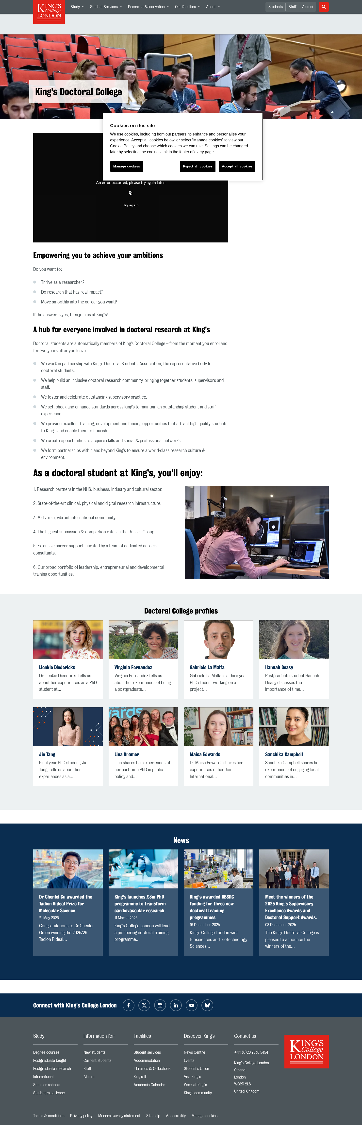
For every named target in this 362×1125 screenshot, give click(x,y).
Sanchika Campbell (284, 754)
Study (79, 8)
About (214, 8)
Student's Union (206, 1070)
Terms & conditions (48, 1116)
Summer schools (55, 1086)
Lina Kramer (127, 754)
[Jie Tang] (68, 726)
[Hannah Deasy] (294, 639)
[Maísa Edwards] (218, 726)
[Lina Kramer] (143, 726)
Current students (105, 1062)
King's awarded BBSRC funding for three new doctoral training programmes (212, 907)
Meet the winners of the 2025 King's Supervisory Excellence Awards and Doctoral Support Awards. (291, 907)
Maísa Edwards (205, 754)
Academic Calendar (156, 1086)
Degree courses (55, 1053)
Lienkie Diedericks (57, 667)
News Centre (206, 1053)
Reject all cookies (198, 166)
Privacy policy (81, 1116)
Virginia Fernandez (133, 667)
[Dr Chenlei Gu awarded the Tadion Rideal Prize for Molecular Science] (68, 868)
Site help (153, 1116)
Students (275, 7)
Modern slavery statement (119, 1116)
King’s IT (156, 1078)
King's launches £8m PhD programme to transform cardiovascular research (140, 903)
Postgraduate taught (55, 1062)
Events (206, 1062)
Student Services (107, 8)
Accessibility (176, 1116)
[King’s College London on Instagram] (160, 1005)
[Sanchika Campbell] (294, 726)
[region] (183, 147)
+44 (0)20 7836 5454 (251, 1052)
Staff (292, 7)
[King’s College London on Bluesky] (207, 1005)
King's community (206, 1094)
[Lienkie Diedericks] (68, 639)
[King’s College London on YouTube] (191, 1005)
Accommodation (156, 1062)
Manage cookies (204, 1116)
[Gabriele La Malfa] (218, 639)
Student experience (55, 1094)
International (55, 1078)
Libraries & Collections (156, 1070)
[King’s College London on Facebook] (128, 1005)
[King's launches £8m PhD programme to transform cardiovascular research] (143, 868)
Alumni (307, 7)
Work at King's (206, 1086)
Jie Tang (47, 754)
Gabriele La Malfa (207, 667)
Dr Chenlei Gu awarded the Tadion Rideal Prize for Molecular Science (65, 903)
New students (105, 1053)
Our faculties (189, 8)
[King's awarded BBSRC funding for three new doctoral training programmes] (218, 868)
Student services (156, 1053)
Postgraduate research (55, 1070)
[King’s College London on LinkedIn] (176, 1005)
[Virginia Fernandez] (143, 639)
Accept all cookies (237, 166)
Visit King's (206, 1078)
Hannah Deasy (279, 667)
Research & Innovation (150, 8)
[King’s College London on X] (144, 1005)
